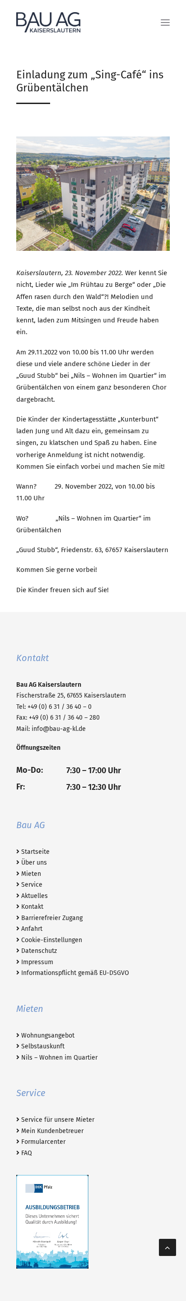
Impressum (36, 962)
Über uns (33, 862)
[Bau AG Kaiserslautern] (48, 22)
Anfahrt (30, 929)
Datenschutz (38, 951)
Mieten (30, 874)
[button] (165, 22)
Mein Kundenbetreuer (51, 1131)
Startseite (34, 852)
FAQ (25, 1153)
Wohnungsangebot (46, 1035)
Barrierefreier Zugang (51, 918)
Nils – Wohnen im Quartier (58, 1057)
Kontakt (31, 907)
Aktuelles (33, 896)
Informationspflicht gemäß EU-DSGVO (74, 973)
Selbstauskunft (42, 1046)
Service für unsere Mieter (56, 1120)
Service (30, 884)
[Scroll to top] (167, 1247)
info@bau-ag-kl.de (59, 729)
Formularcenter (42, 1142)
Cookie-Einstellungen (50, 940)
